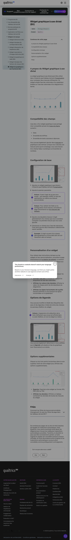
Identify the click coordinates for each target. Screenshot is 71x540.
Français (28, 275)
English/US (18, 275)
